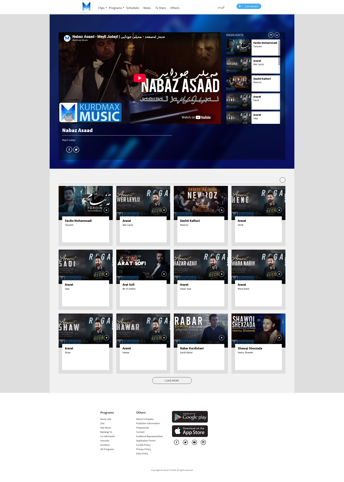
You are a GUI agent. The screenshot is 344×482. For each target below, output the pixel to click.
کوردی (221, 7)
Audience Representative (149, 436)
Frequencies (142, 427)
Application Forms (146, 440)
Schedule (132, 8)
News (147, 8)
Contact (140, 432)
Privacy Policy (143, 449)
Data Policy (142, 453)
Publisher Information (148, 423)
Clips (101, 8)
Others (174, 8)
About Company (145, 419)
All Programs (107, 449)
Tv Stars (160, 8)
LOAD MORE (172, 380)
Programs (115, 8)
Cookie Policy (143, 444)
